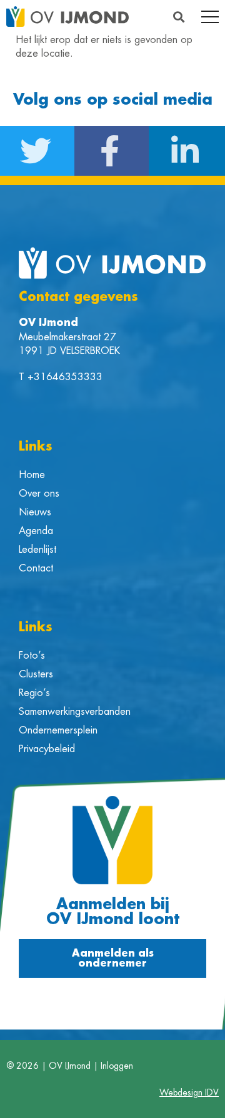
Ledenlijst (37, 550)
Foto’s (32, 656)
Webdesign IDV (189, 1092)
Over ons (39, 494)
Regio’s (34, 693)
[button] (178, 16)
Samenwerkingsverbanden (75, 712)
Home (32, 475)
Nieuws (35, 512)
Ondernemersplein (58, 730)
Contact (36, 568)
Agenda (36, 531)
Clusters (36, 674)
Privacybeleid (47, 749)
